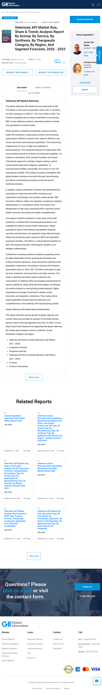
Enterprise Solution (35, 644)
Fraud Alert (57, 648)
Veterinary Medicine (9, 18)
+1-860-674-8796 (89, 639)
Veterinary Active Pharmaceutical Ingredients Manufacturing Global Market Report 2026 (49, 467)
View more (34, 556)
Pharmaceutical (34, 12)
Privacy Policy (37, 688)
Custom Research (34, 648)
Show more (34, 377)
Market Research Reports (17, 12)
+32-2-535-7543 (91, 652)
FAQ (29, 653)
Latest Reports (8, 660)
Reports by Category (10, 644)
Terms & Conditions (53, 688)
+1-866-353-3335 (87, 596)
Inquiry (85, 90)
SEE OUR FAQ (85, 83)
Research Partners (35, 639)
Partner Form (58, 644)
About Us (31, 658)
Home (4, 12)
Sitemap (67, 688)
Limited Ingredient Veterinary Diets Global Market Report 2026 (14, 418)
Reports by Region (9, 648)
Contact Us (87, 586)
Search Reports (8, 639)
